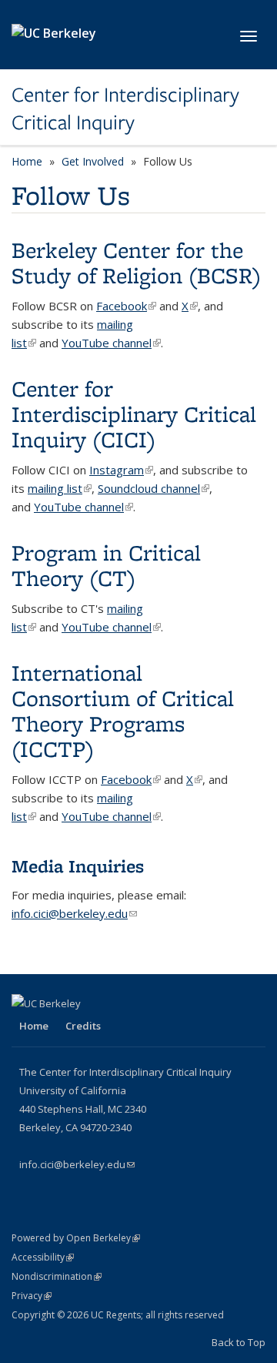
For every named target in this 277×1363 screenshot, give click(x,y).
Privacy (32, 1295)
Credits (83, 1026)
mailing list (60, 488)
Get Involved (93, 161)
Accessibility (43, 1257)
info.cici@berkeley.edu (74, 913)
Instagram (121, 469)
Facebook (126, 305)
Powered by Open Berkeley (76, 1237)
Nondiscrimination (57, 1276)
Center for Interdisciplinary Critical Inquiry (125, 109)
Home (27, 161)
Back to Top (238, 1342)
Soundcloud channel (153, 488)
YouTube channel (111, 342)
